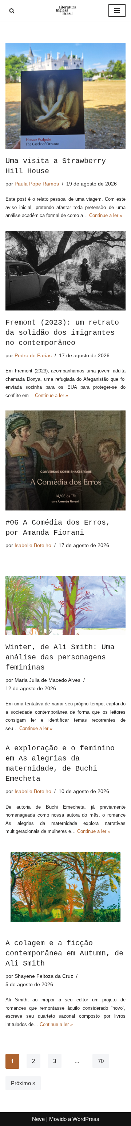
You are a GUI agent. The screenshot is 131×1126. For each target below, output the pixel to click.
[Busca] (12, 10)
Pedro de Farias (33, 355)
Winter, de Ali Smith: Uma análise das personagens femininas (60, 657)
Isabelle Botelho (33, 545)
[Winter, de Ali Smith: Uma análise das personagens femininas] (65, 605)
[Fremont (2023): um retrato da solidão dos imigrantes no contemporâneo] (65, 270)
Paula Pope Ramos (37, 184)
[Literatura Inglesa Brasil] (65, 10)
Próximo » (23, 1083)
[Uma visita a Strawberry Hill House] (65, 96)
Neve (38, 1119)
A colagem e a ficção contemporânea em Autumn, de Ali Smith (64, 953)
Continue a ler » (105, 215)
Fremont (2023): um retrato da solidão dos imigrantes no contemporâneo (62, 332)
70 (101, 1061)
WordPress (85, 1119)
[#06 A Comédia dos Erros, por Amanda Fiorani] (65, 460)
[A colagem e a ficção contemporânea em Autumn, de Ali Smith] (65, 889)
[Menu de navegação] (117, 10)
